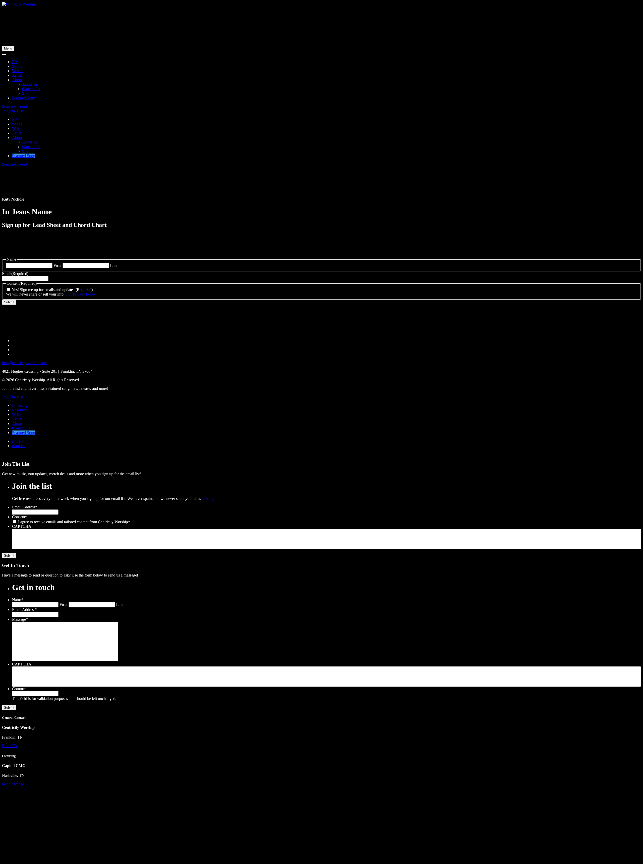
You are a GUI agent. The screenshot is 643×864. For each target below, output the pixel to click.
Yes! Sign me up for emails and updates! (44, 289)
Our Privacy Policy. (81, 294)
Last (114, 265)
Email (15, 273)
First (57, 265)
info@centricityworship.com (24, 363)
